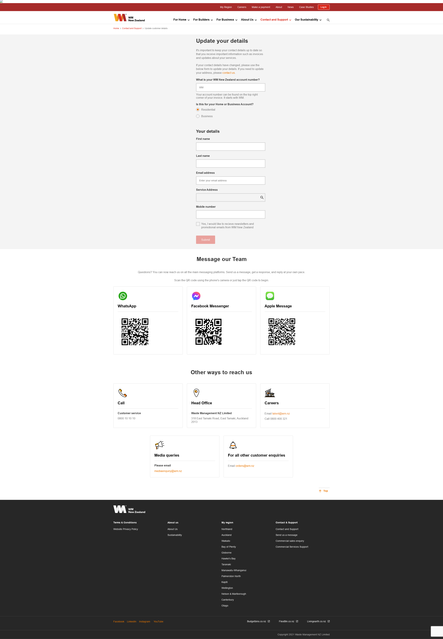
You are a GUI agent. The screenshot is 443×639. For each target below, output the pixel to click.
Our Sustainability (306, 20)
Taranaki (226, 564)
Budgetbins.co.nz (256, 621)
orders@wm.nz (245, 465)
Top (325, 491)
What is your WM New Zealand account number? (228, 80)
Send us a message (286, 535)
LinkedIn (131, 621)
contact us (228, 72)
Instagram (144, 621)
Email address (205, 173)
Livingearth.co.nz (316, 621)
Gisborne (227, 552)
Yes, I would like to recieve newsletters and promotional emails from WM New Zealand (227, 225)
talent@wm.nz (281, 413)
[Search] (328, 20)
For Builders (201, 20)
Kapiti (225, 582)
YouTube (158, 621)
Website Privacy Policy (125, 529)
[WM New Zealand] (129, 17)
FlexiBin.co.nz (286, 621)
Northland (227, 529)
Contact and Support (274, 20)
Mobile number (206, 207)
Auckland (227, 535)
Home (116, 28)
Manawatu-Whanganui (234, 570)
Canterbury (228, 599)
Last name (203, 156)
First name (203, 139)
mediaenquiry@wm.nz (168, 470)
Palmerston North (231, 576)
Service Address (207, 190)
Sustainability (175, 535)
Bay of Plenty (229, 546)
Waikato (226, 540)
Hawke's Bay (229, 558)
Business (207, 116)
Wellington (227, 588)
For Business (225, 20)
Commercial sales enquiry (290, 540)
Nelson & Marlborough (234, 593)
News (291, 7)
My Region (226, 7)
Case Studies (306, 7)
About (279, 7)
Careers (241, 7)
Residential (208, 109)
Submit (205, 239)
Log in (324, 7)
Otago (225, 605)
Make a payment (261, 7)
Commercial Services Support (292, 546)
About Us (247, 20)
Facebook (118, 621)
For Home (179, 20)
